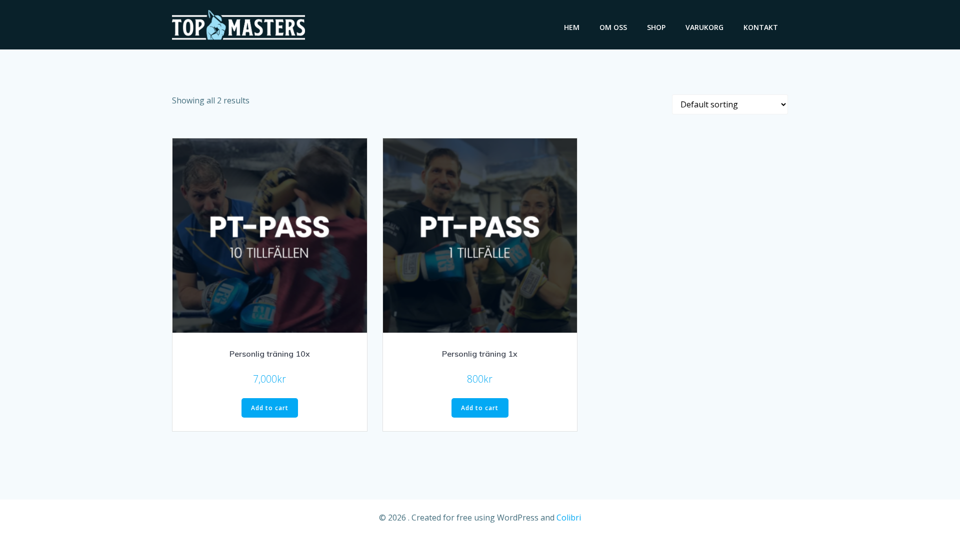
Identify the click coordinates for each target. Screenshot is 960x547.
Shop (656, 27)
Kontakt (761, 27)
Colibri (568, 517)
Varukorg (705, 27)
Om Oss (613, 27)
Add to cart (269, 408)
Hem (572, 27)
